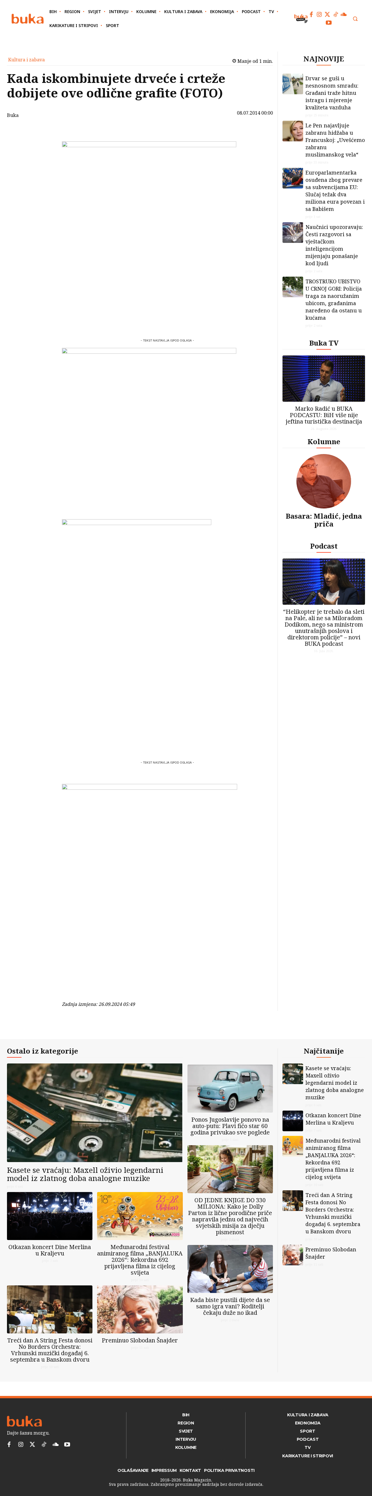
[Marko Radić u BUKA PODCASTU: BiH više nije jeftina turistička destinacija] (323, 378)
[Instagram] (319, 14)
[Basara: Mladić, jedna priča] (323, 481)
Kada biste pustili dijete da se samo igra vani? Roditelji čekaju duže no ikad (230, 1306)
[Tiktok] (336, 14)
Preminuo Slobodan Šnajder (140, 1340)
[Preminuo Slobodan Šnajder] (140, 1309)
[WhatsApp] (47, 174)
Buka (13, 115)
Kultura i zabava (26, 59)
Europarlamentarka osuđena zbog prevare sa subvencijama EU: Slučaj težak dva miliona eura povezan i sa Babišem (335, 190)
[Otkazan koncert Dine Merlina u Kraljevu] (49, 1216)
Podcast (324, 546)
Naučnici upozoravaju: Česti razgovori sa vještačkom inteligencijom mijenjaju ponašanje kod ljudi (334, 245)
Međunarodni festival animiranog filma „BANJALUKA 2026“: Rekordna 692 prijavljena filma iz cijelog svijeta (140, 1259)
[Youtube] (329, 23)
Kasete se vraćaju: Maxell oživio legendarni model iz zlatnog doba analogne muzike (85, 1174)
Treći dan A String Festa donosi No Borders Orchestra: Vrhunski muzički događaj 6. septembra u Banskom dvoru (49, 1349)
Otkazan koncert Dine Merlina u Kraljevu (49, 1250)
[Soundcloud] (344, 14)
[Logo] (28, 19)
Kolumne (323, 441)
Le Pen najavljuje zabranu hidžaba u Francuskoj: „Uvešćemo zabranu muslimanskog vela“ (335, 140)
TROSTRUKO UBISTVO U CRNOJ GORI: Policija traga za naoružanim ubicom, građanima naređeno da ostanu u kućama (333, 299)
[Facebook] (311, 14)
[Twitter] (327, 14)
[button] (355, 18)
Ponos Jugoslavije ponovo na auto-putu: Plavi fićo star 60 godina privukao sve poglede (230, 1126)
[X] (47, 146)
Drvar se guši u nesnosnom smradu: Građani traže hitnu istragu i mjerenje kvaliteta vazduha (331, 93)
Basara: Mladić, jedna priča (324, 519)
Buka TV (324, 343)
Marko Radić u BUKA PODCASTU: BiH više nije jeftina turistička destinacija (324, 415)
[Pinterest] (47, 160)
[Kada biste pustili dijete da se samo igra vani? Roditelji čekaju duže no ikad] (230, 1269)
